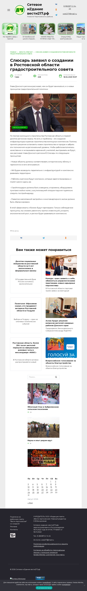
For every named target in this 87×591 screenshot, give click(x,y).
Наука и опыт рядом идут (40, 440)
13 (42, 487)
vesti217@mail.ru (70, 14)
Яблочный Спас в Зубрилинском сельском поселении (43, 408)
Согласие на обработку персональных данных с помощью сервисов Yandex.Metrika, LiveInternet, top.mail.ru (49, 552)
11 (33, 487)
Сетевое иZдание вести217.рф (38, 9)
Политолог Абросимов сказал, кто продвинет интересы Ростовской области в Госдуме (26, 307)
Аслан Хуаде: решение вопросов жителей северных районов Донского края (59, 323)
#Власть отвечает (19, 127)
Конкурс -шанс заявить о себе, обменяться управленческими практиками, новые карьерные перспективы (60, 281)
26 (38, 492)
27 (42, 492)
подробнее (47, 582)
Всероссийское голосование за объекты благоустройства (61, 362)
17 (28, 490)
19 (38, 490)
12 (38, 487)
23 (56, 490)
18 (33, 490)
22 (51, 490)
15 (51, 487)
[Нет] (84, 585)
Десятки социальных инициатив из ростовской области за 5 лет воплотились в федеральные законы (25, 266)
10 (28, 487)
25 (33, 492)
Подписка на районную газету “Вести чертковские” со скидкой (18, 520)
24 (29, 492)
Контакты (14, 530)
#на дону (15, 231)
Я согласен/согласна (44, 588)
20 (42, 490)
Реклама (13, 527)
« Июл (30, 503)
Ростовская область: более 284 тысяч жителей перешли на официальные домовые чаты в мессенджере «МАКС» (26, 348)
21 (47, 490)
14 (47, 487)
